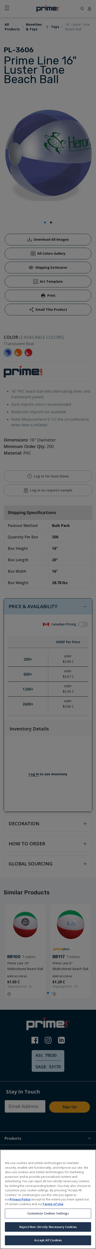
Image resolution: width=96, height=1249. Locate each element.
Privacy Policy (20, 1199)
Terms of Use (53, 1204)
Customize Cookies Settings (48, 1213)
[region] (48, 1199)
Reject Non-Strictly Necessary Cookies (48, 1227)
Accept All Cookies (48, 1240)
